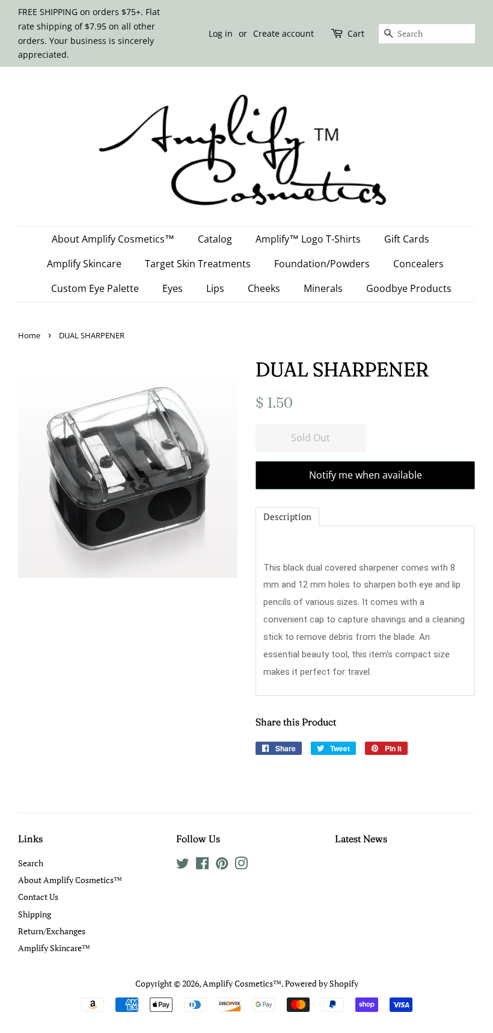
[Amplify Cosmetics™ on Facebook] (202, 865)
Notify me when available (365, 475)
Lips (215, 288)
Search (30, 863)
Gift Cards (406, 239)
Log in (221, 33)
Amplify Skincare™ (54, 948)
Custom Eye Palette (95, 288)
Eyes (172, 288)
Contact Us (38, 896)
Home (29, 335)
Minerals (323, 288)
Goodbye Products (409, 288)
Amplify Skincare (84, 263)
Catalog (215, 239)
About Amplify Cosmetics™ (113, 239)
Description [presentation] (287, 516)
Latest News (361, 839)
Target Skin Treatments (198, 263)
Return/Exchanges (51, 931)
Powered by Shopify (321, 983)
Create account (283, 33)
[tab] (287, 516)
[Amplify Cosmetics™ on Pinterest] (221, 865)
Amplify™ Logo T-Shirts (308, 239)
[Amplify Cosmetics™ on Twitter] (182, 865)
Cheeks (264, 288)
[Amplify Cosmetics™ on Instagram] (241, 865)
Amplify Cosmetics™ (242, 983)
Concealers (418, 263)
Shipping (34, 914)
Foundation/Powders (322, 263)
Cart (356, 33)
